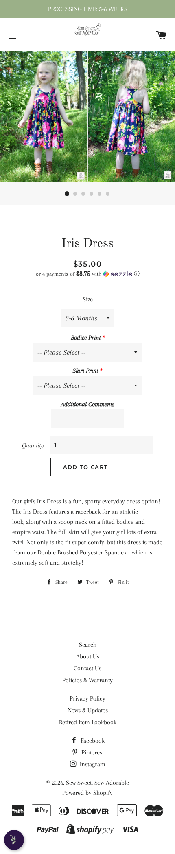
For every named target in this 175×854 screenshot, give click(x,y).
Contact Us (87, 668)
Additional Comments (87, 404)
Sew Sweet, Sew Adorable (97, 782)
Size (88, 299)
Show (14, 840)
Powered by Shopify (87, 792)
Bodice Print (86, 337)
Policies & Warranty (87, 680)
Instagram (91, 764)
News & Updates (88, 710)
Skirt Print (85, 370)
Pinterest (92, 752)
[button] (87, 274)
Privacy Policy (87, 698)
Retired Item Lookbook (87, 722)
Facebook (92, 740)
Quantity (33, 445)
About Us (87, 656)
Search (87, 644)
